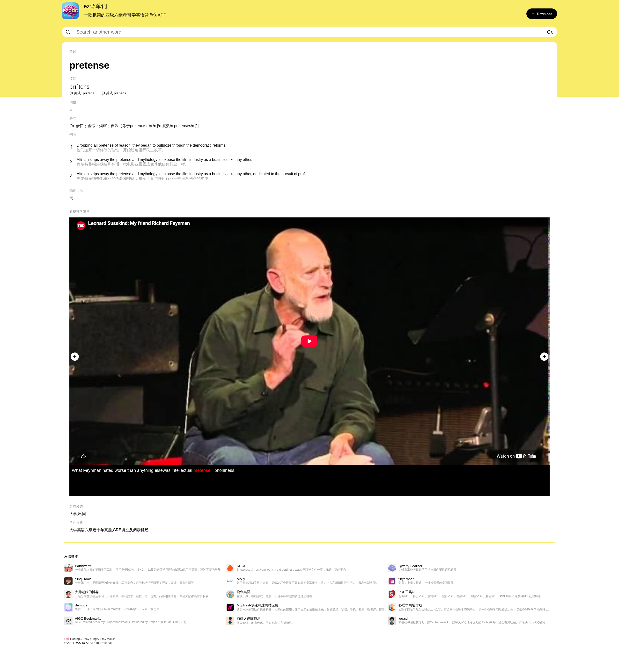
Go (550, 32)
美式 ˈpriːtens (84, 93)
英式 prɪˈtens (116, 93)
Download (544, 14)
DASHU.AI (81, 643)
